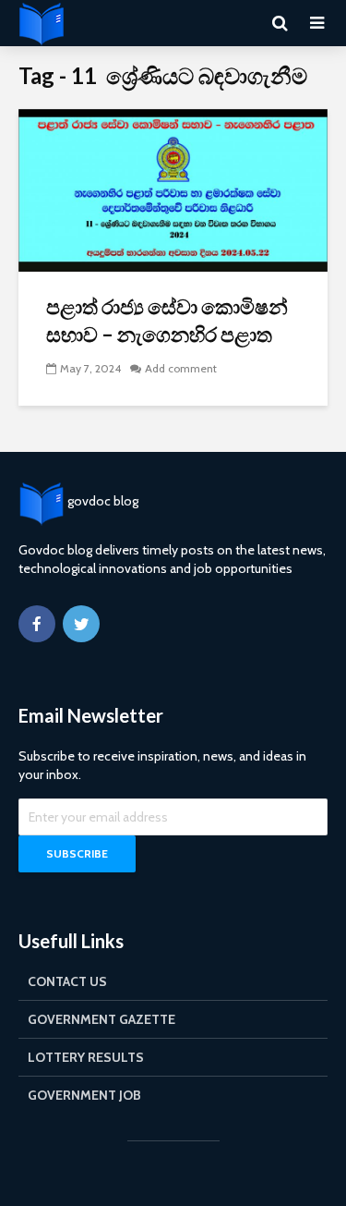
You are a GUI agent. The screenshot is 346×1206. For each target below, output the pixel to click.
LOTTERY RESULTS (86, 1057)
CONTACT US (67, 981)
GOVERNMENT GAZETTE (101, 1019)
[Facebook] (36, 623)
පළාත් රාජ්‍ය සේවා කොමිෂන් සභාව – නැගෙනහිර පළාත (167, 320)
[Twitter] (81, 623)
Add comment (181, 368)
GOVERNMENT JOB (84, 1095)
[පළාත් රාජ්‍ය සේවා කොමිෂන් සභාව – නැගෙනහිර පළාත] (173, 189)
